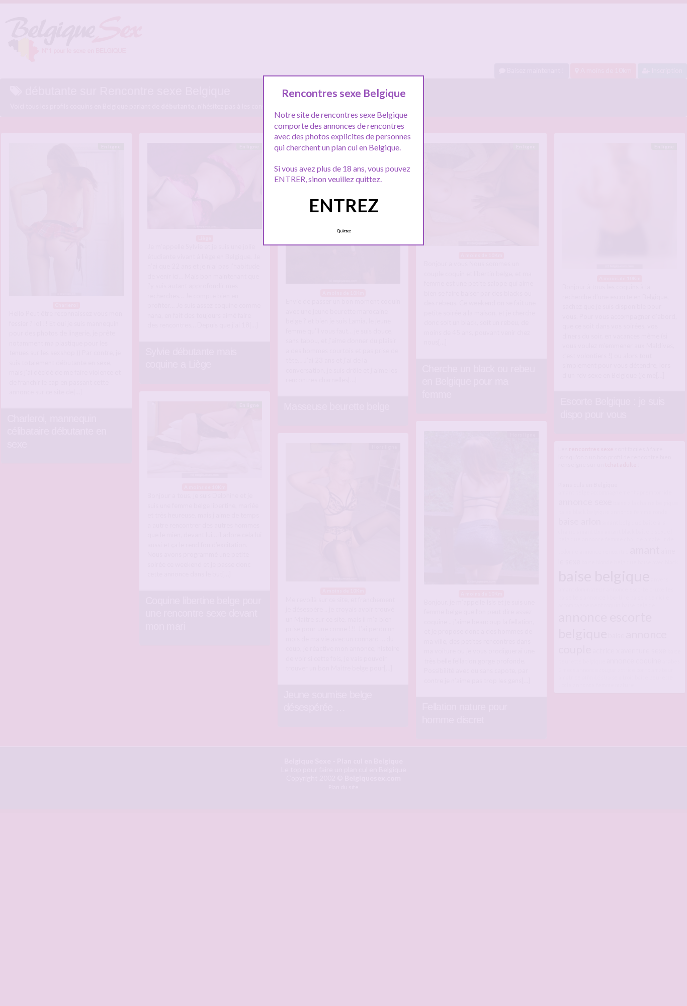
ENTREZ (344, 205)
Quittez (343, 230)
